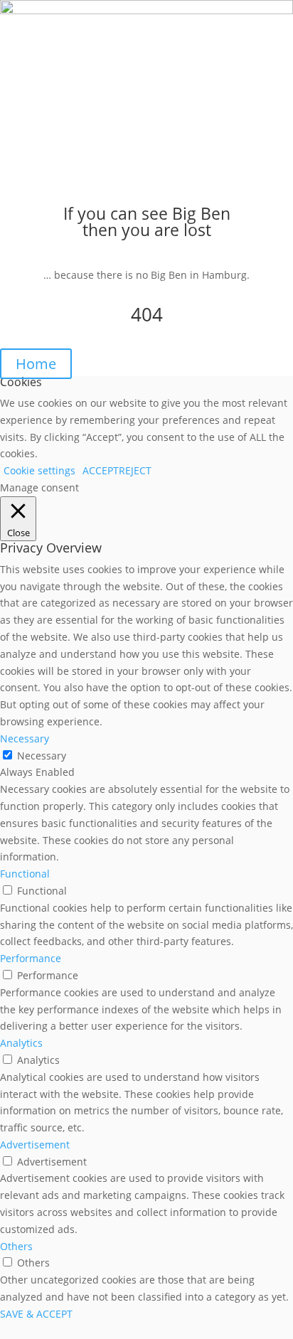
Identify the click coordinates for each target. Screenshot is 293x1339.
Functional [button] (25, 873)
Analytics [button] (21, 1043)
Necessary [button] (24, 738)
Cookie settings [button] (39, 470)
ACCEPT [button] (100, 470)
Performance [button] (30, 958)
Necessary (41, 755)
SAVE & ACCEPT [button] (36, 1314)
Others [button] (16, 1246)
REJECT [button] (135, 470)
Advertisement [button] (35, 1144)
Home (36, 363)
